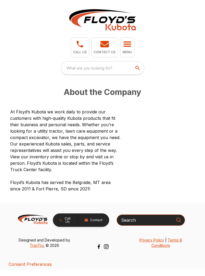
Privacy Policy (151, 240)
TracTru (37, 245)
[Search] (178, 220)
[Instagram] (106, 246)
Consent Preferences (30, 264)
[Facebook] (98, 246)
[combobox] (102, 68)
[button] (80, 47)
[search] (138, 68)
